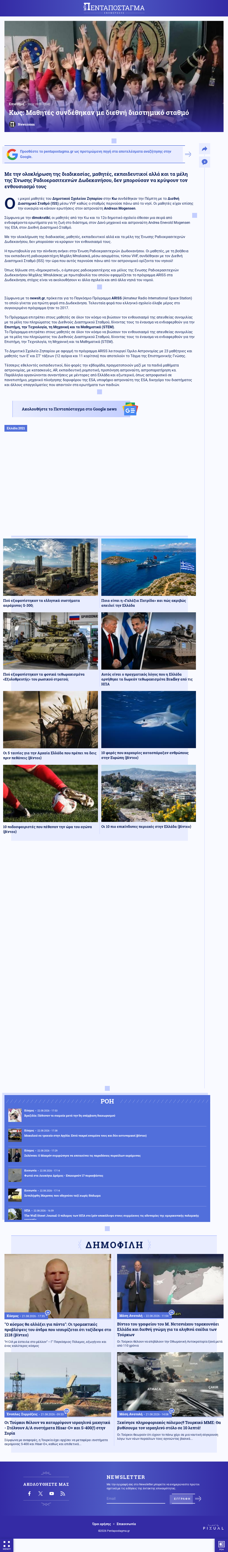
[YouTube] (51, 1493)
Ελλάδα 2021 (16, 428)
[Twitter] (40, 1493)
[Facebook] (29, 1493)
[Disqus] (99, 909)
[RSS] (63, 1493)
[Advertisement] (99, 488)
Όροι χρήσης (101, 1524)
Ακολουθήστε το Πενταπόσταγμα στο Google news (69, 409)
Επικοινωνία (126, 1524)
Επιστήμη (16, 104)
